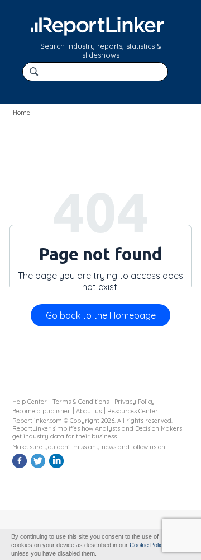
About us (89, 411)
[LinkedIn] (57, 466)
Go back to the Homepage (101, 315)
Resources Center (132, 411)
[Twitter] (39, 466)
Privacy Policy (134, 401)
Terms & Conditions (80, 401)
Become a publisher (41, 411)
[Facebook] (20, 466)
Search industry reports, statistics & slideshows (100, 50)
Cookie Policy (148, 545)
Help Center (29, 401)
